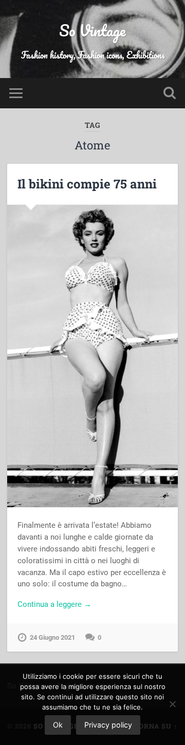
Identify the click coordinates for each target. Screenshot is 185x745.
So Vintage (92, 30)
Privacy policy (108, 724)
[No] (172, 704)
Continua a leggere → (54, 604)
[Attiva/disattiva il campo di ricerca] (169, 93)
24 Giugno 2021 (52, 637)
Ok (58, 724)
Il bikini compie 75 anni (87, 184)
